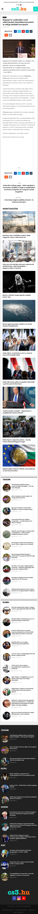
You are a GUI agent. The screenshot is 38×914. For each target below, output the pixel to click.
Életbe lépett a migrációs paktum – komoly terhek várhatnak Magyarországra (17, 441)
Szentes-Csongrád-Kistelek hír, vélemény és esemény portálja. (19, 2)
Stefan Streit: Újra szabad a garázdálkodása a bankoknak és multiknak (20, 667)
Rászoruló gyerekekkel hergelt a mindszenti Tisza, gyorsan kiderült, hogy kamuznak (23, 555)
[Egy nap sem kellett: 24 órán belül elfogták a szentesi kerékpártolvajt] (7, 511)
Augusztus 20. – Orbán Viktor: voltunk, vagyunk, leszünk (23, 786)
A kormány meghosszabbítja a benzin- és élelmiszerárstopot (19, 201)
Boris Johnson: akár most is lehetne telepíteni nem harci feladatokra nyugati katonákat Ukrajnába (23, 813)
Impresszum (31, 910)
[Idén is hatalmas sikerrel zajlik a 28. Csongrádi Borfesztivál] (7, 499)
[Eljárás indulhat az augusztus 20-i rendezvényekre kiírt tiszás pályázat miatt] (5, 777)
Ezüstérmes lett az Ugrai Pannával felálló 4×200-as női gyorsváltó (22, 863)
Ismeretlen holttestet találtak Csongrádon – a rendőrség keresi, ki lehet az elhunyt (21, 521)
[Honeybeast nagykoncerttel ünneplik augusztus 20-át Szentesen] (7, 581)
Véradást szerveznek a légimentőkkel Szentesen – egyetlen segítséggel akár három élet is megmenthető (22, 567)
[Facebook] (14, 898)
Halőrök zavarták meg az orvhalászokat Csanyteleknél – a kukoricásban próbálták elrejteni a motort (22, 532)
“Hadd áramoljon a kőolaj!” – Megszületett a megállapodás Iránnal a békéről (17, 412)
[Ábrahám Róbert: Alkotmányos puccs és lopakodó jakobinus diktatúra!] (7, 622)
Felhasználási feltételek (21, 910)
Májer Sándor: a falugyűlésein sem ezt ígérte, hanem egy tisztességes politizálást (22, 678)
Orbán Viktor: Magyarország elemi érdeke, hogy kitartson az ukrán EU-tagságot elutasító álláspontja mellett (23, 825)
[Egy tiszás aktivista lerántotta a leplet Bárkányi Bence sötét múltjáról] (7, 716)
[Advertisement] (19, 155)
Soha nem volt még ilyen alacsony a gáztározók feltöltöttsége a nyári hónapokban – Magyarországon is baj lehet (18, 266)
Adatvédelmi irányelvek (7, 910)
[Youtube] (24, 898)
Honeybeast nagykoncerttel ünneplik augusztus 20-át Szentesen (22, 578)
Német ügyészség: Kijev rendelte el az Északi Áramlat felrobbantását (17, 325)
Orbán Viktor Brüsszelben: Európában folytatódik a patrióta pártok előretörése (19, 383)
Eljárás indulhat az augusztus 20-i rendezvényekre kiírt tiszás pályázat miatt (22, 774)
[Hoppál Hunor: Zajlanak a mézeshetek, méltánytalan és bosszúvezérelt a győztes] (7, 692)
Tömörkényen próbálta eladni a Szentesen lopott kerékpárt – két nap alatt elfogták (22, 486)
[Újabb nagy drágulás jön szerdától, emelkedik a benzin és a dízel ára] (5, 800)
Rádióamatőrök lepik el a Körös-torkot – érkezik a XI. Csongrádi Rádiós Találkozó (23, 590)
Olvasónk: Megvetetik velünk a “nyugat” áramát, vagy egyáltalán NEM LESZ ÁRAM (23, 608)
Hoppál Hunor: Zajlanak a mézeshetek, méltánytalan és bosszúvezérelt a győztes (22, 690)
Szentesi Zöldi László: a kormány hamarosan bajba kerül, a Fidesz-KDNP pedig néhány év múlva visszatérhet (22, 632)
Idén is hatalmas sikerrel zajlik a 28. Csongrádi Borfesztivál (21, 497)
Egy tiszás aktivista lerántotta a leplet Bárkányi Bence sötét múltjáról (22, 713)
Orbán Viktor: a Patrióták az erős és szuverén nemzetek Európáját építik (17, 354)
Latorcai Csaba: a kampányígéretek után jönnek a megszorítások (23, 654)
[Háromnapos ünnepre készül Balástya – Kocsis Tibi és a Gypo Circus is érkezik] (7, 546)
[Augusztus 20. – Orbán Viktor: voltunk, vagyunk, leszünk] (5, 789)
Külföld (4, 17)
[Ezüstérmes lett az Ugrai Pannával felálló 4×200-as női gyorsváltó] (5, 865)
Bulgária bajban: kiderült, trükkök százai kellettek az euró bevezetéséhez (19, 470)
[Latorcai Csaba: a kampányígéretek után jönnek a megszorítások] (7, 657)
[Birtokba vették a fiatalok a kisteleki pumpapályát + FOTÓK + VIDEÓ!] (5, 854)
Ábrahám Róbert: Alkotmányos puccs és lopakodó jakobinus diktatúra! (22, 619)
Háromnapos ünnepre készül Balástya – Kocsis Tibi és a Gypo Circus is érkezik (22, 543)
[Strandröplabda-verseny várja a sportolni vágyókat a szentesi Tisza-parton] (5, 877)
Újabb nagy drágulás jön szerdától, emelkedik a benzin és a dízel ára (23, 798)
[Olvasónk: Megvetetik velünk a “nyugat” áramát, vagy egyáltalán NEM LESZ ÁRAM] (7, 610)
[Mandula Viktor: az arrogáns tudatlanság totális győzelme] (7, 645)
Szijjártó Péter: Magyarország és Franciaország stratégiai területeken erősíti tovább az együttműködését (23, 836)
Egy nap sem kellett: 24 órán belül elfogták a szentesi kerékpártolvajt (21, 508)
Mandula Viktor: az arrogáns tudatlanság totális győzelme (20, 643)
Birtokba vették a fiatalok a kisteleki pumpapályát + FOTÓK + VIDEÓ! (20, 851)
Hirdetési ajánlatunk (18, 912)
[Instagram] (19, 898)
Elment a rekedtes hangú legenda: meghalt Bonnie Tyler (17, 296)
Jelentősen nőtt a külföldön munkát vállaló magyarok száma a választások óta (16, 236)
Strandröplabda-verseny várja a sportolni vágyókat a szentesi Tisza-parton (22, 874)
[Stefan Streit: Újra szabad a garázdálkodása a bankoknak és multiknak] (7, 669)
